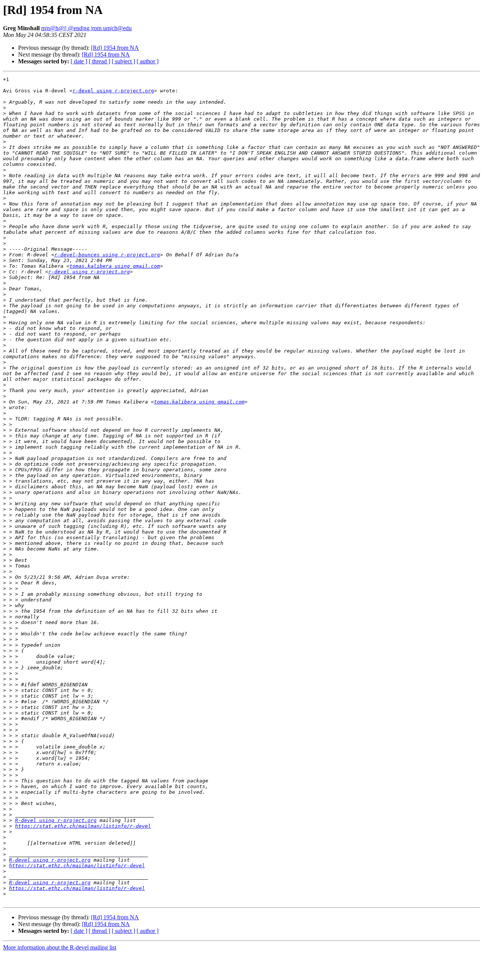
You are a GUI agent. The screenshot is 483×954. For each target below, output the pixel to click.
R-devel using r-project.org (56, 820)
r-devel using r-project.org (113, 91)
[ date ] (79, 61)
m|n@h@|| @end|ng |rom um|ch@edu (86, 28)
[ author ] (147, 61)
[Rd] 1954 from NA (115, 47)
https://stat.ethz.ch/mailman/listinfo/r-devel (83, 826)
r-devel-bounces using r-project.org (107, 255)
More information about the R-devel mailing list (59, 947)
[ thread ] (99, 61)
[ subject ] (123, 61)
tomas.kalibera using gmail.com (114, 266)
